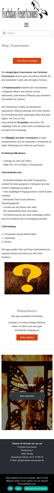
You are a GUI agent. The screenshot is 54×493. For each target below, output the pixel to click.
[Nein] (50, 483)
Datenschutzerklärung (36, 488)
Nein (18, 488)
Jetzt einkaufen (27, 396)
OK (10, 488)
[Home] (25, 9)
